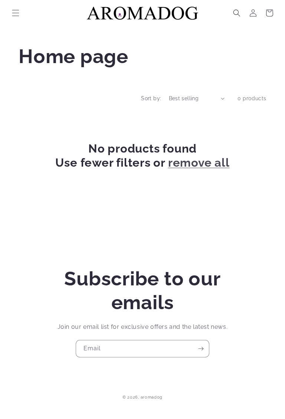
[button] (15, 13)
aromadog (152, 397)
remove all (199, 162)
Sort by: (151, 98)
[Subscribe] (201, 348)
